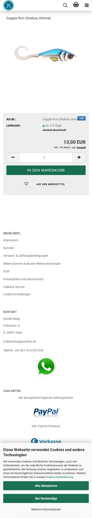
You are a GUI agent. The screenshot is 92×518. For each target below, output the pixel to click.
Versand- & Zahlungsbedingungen (25, 255)
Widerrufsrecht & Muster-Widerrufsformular (32, 263)
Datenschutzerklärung (59, 477)
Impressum (10, 240)
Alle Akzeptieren (46, 485)
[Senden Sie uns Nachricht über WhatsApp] (46, 366)
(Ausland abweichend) (54, 130)
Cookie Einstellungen (17, 294)
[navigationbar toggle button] (86, 5)
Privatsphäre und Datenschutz (23, 279)
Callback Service (14, 287)
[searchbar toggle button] (65, 5)
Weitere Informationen (46, 509)
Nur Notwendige (46, 498)
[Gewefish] (7, 5)
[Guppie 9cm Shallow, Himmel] (46, 57)
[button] (12, 157)
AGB (6, 271)
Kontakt (8, 248)
